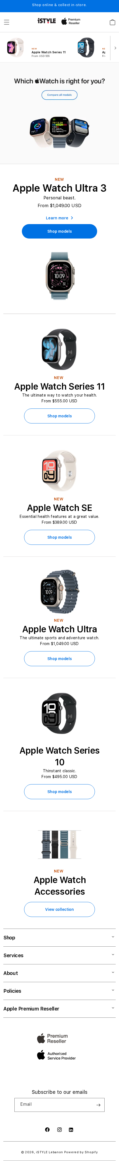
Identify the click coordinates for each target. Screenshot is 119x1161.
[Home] (46, 21)
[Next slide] (114, 47)
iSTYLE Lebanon (49, 1152)
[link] (59, 231)
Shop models (59, 416)
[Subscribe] (98, 1105)
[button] (6, 22)
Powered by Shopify (81, 1152)
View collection (59, 909)
